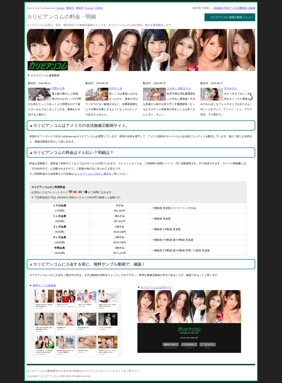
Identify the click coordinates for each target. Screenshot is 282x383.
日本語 (99, 8)
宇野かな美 (58, 88)
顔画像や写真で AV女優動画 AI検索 (234, 8)
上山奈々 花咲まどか (179, 88)
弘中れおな (230, 88)
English (60, 8)
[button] (251, 97)
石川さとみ (115, 88)
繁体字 (70, 8)
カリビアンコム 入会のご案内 (91, 173)
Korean (89, 8)
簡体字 (80, 8)
